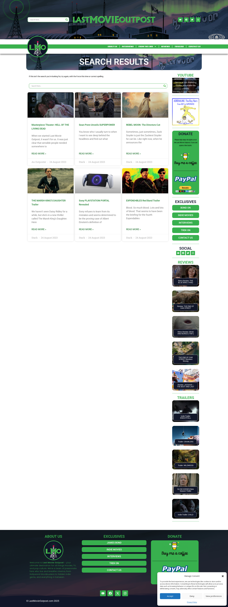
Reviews (185, 262)
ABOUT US (112, 46)
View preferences (214, 596)
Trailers (185, 398)
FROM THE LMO (145, 46)
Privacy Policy (192, 602)
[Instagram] (198, 19)
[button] (222, 576)
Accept (170, 596)
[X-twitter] (118, 593)
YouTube (185, 75)
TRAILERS (179, 46)
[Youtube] (180, 19)
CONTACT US (194, 46)
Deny (192, 596)
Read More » (39, 153)
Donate (186, 134)
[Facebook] (186, 19)
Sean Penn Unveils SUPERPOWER (97, 124)
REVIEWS (165, 46)
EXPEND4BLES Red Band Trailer (143, 200)
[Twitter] (192, 19)
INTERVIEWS (128, 46)
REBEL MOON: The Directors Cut (143, 124)
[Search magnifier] (66, 19)
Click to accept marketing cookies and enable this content (185, 85)
